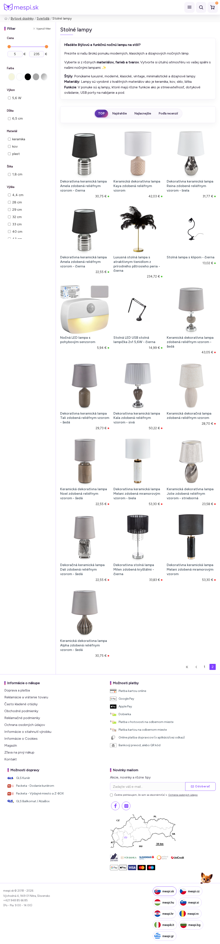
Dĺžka (10, 110)
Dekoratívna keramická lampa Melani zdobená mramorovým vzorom (190, 569)
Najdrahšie (119, 113)
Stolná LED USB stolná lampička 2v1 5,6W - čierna (134, 339)
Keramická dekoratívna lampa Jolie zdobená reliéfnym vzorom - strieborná (190, 493)
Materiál (12, 131)
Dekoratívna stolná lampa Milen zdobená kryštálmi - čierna (133, 569)
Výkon (11, 90)
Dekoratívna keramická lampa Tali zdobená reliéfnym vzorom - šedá (84, 417)
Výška (10, 187)
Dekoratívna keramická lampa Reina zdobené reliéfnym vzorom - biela (190, 185)
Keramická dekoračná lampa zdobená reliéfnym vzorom (189, 415)
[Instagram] (126, 806)
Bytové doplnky (22, 18)
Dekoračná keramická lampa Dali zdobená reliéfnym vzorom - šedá (82, 569)
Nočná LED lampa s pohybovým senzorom (77, 339)
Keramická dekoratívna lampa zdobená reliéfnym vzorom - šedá (190, 342)
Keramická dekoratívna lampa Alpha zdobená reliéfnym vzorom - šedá (83, 645)
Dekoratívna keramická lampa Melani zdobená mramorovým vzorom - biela (136, 493)
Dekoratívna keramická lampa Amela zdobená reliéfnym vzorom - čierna (83, 185)
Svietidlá (43, 18)
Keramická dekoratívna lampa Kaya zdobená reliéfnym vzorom (136, 185)
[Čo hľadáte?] (201, 7)
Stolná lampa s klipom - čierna (190, 257)
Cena (10, 38)
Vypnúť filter (43, 28)
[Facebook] (115, 806)
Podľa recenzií (168, 113)
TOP (101, 113)
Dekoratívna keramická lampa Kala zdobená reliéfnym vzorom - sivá (136, 417)
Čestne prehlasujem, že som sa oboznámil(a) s (156, 794)
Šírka (10, 166)
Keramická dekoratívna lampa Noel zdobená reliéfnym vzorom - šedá (83, 493)
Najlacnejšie (142, 113)
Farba (10, 68)
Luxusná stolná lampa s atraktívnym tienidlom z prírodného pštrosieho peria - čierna (136, 264)
